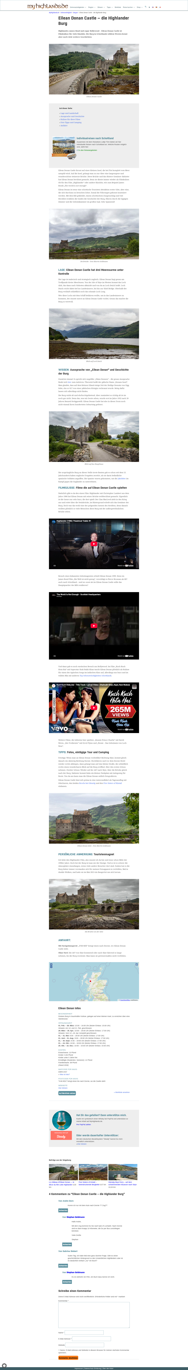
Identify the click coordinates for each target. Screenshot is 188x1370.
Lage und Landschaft (69, 113)
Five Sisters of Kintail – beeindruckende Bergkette (89, 1183)
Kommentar (63, 1301)
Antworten (63, 1210)
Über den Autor (107, 1368)
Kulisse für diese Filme (70, 119)
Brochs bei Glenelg (87, 783)
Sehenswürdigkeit (66, 12)
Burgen (75, 12)
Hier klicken (62, 1088)
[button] (146, 7)
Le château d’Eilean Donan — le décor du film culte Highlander (61, 1183)
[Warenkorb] (149, 6)
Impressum (79, 1368)
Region (90, 7)
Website (61, 1345)
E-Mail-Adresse (65, 1339)
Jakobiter (122, 478)
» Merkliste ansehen (122, 1092)
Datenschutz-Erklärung (92, 1368)
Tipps (109, 7)
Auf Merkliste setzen (67, 1093)
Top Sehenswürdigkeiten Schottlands (95, 675)
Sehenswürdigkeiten (77, 7)
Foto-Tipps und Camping (71, 122)
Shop (139, 7)
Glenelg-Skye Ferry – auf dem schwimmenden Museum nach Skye (122, 1183)
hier (69, 382)
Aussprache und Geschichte (72, 116)
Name (61, 1333)
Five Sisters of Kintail (112, 783)
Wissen (100, 7)
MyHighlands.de (54, 12)
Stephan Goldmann (76, 1217)
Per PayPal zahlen (83, 1124)
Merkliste (118, 7)
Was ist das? (65, 1074)
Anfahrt (64, 125)
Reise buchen (128, 7)
